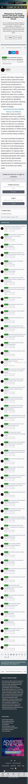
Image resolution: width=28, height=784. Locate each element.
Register (14, 191)
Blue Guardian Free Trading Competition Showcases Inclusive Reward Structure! (13, 407)
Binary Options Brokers (8, 689)
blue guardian (20, 61)
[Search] (25, 7)
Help (23, 765)
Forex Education (6, 731)
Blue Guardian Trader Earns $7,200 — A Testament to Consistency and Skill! (14, 527)
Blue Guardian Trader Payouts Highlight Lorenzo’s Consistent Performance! (14, 236)
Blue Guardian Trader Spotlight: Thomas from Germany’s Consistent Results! (14, 370)
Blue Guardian (12, 239)
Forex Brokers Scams (7, 723)
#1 (25, 74)
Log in (14, 203)
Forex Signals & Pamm (8, 729)
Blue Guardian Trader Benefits (16, 311)
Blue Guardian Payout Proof (16, 304)
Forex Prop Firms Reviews (14, 229)
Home (12, 768)
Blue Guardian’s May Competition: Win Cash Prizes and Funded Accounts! (13, 587)
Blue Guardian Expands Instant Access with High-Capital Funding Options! (14, 389)
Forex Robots (5, 724)
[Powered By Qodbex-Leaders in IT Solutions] (13, 771)
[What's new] (21, 7)
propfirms (5, 61)
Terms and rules (17, 763)
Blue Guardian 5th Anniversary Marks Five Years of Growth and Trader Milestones (14, 289)
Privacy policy (5, 765)
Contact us (8, 763)
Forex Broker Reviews (7, 719)
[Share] (23, 74)
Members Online (6, 210)
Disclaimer (13, 765)
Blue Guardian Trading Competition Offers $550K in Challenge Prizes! (14, 434)
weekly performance (7, 63)
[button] (18, 7)
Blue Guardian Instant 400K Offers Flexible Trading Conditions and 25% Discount (14, 279)
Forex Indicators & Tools (8, 726)
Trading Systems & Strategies (10, 727)
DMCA (19, 765)
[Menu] (2, 7)
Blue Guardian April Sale (15, 297)
